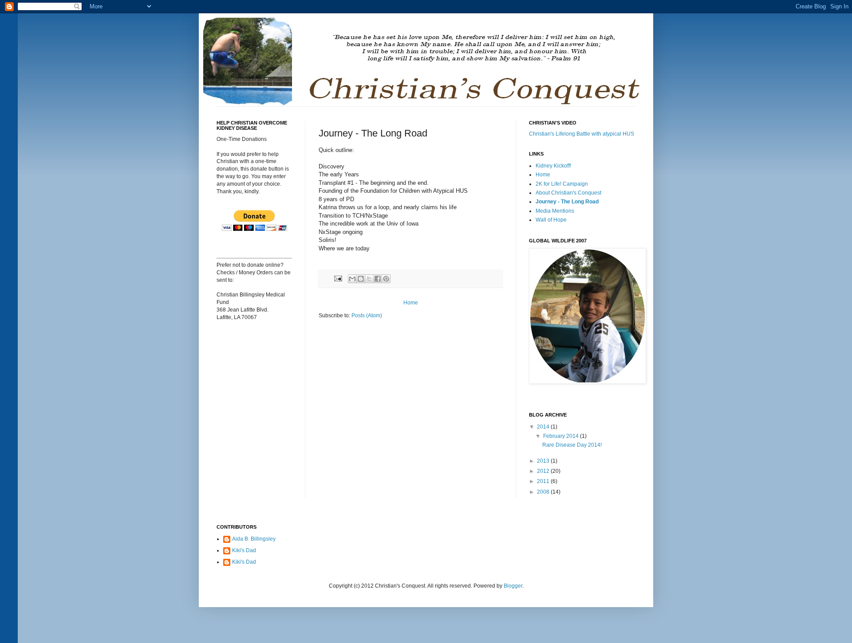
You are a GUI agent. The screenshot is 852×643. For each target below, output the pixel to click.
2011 (544, 481)
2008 (544, 492)
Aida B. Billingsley (254, 539)
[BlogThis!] (360, 278)
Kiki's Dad (244, 550)
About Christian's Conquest (568, 193)
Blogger (513, 586)
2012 (544, 471)
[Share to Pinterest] (386, 278)
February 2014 (561, 436)
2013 (544, 461)
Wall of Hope (551, 220)
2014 (544, 427)
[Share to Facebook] (377, 278)
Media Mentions (555, 211)
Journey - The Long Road (567, 202)
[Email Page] (337, 278)
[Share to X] (369, 278)
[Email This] (352, 278)
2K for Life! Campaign (562, 184)
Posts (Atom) (366, 315)
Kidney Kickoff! (553, 166)
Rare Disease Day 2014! (572, 445)
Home (410, 303)
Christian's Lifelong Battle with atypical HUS (581, 134)
